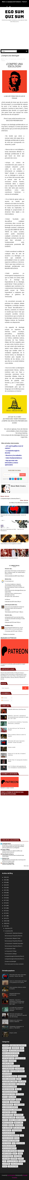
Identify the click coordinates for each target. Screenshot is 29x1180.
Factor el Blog (5, 849)
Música (5, 1125)
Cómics (5, 1060)
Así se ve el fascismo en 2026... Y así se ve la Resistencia (12, 530)
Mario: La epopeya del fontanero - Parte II (14, 1)
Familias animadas (8, 1089)
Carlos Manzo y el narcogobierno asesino (11, 543)
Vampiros (22, 1161)
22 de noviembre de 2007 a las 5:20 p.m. (14, 576)
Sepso (14, 1153)
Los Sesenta (20, 1117)
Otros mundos (16, 1130)
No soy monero (7, 1127)
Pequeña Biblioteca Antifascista (17, 709)
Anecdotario (7, 1048)
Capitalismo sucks (8, 1058)
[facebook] (7, 6)
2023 (5, 885)
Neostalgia (19, 1125)
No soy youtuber (19, 1127)
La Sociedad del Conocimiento (12, 1109)
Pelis (21, 1135)
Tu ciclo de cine (12, 1161)
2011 (5, 915)
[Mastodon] (19, 5)
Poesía (17, 1138)
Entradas (4, 697)
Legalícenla (6, 1112)
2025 (5, 879)
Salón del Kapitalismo (9, 1150)
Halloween (12, 1096)
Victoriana (6, 1163)
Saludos (20, 1150)
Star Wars (6, 1158)
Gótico (5, 1096)
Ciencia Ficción (20, 1058)
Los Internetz (18, 1114)
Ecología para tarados (10, 1081)
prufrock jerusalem (10, 604)
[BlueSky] (21, 5)
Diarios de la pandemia (9, 1076)
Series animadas (8, 1156)
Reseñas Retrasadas (9, 1145)
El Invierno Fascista (9, 1084)
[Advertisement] (14, 38)
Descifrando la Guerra (8, 854)
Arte (22, 1048)
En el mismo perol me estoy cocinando (14, 964)
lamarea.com (5, 858)
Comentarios (5, 700)
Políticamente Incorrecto (11, 1140)
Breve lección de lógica (10, 1055)
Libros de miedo (7, 1114)
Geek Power (19, 1094)
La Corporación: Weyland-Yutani (12, 938)
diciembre (7, 928)
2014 (5, 908)
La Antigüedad (15, 1102)
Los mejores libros (9, 1117)
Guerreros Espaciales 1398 (8, 864)
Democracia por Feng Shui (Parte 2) (13, 941)
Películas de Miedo (8, 1132)
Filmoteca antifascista (10, 1091)
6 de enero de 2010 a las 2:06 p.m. (13, 601)
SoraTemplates (11, 1175)
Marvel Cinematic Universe (17, 1120)
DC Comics (6, 1071)
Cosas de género (8, 1063)
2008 (5, 923)
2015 (5, 905)
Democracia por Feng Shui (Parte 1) (13, 946)
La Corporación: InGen (10, 948)
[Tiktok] (13, 5)
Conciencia (12, 1060)
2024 (5, 882)
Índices (18, 1099)
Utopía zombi (11, 747)
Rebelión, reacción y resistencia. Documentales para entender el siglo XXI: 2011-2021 (18, 717)
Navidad (11, 1125)
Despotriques (13, 59)
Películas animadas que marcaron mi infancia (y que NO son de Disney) (18, 1015)
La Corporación (7, 1104)
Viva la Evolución (16, 1163)
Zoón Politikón (12, 1166)
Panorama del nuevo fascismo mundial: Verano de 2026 (13, 515)
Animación (16, 1048)
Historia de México (8, 1099)
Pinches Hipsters (8, 1138)
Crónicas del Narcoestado (11, 1066)
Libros (14, 1112)
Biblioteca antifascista (16, 1050)
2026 (5, 877)
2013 (5, 910)
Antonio (7, 579)
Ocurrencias (19, 59)
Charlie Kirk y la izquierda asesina (9, 558)
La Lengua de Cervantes (10, 1107)
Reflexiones (20, 1143)
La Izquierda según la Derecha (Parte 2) (14, 956)
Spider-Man (17, 1156)
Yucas (4, 1166)
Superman (14, 1158)
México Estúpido (8, 1122)
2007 (5, 926)
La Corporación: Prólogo (10, 951)
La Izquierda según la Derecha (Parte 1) (14, 958)
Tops (4, 1161)
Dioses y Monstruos (9, 1078)
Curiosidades (20, 1068)
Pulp (13, 1143)
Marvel (5, 1120)
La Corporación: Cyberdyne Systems (13, 933)
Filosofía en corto (8, 1094)
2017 (5, 900)
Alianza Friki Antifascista (18, 1045)
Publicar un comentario (9, 634)
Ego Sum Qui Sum (14, 14)
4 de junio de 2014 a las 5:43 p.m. (13, 622)
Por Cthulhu (6, 1143)
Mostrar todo (26, 865)
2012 (5, 913)
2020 (5, 892)
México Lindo (18, 1122)
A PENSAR (5, 1045)
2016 (5, 903)
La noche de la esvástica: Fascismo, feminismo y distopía (17, 1009)
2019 (5, 895)
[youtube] (10, 6)
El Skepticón (20, 1084)
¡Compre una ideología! (10, 961)
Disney (19, 1078)
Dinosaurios (22, 1076)
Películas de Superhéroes (10, 1135)
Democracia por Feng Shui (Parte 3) (13, 935)
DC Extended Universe (17, 1071)
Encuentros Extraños (9, 1086)
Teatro (21, 1158)
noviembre (8, 931)
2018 (5, 897)
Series (20, 1153)
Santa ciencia (7, 1153)
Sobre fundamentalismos (14, 458)
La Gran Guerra (19, 1104)
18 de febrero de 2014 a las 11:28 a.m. (14, 612)
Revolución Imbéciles (9, 1148)
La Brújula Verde (6, 843)
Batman (5, 1050)
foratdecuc (8, 625)
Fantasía (18, 1089)
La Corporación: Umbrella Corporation (14, 943)
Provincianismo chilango (11, 953)
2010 (5, 918)
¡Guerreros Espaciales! (8, 863)
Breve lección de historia (11, 1053)
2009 (5, 921)
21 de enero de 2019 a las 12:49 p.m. (14, 631)
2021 (5, 890)
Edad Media (22, 1081)
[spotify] (16, 5)
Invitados (6, 1102)
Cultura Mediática (8, 1068)
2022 (5, 887)
